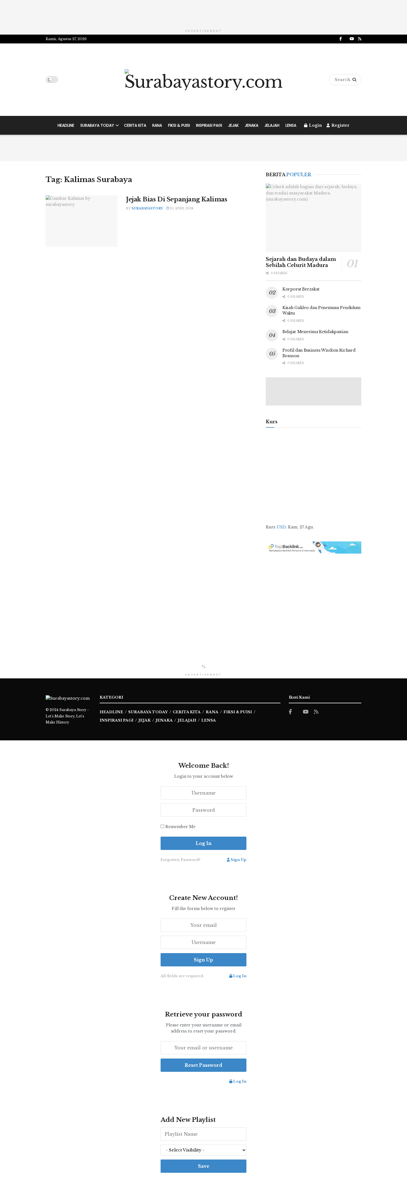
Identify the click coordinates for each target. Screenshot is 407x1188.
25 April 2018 (181, 208)
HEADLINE (66, 125)
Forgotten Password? (180, 859)
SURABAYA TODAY (97, 125)
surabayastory (147, 208)
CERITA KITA (135, 125)
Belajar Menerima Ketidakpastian (315, 331)
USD (281, 527)
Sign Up (238, 859)
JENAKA (251, 125)
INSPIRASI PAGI (209, 125)
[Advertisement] (203, 12)
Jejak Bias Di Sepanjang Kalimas (176, 199)
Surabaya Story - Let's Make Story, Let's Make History (67, 716)
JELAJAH (271, 125)
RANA (157, 125)
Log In (239, 976)
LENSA (290, 125)
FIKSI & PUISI (179, 125)
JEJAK (233, 125)
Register (339, 125)
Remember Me (180, 826)
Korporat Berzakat (300, 289)
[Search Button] (355, 79)
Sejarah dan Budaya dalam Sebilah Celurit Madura (301, 262)
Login (315, 125)
